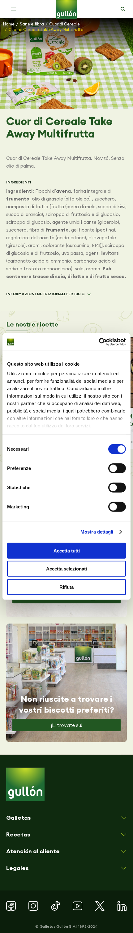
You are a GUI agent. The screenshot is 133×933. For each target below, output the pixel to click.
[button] (13, 9)
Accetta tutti (67, 550)
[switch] (117, 468)
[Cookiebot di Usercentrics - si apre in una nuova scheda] (99, 342)
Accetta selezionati (66, 568)
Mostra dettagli (97, 531)
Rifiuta (66, 586)
